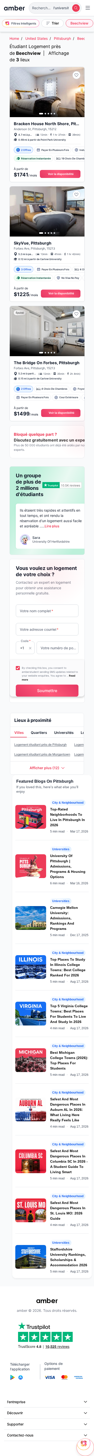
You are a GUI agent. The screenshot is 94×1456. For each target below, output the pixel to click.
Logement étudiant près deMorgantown (42, 754)
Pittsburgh (62, 38)
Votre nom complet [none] (36, 611)
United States (36, 38)
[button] (55, 8)
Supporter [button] (15, 1424)
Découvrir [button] (15, 1413)
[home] (14, 8)
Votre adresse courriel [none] (39, 629)
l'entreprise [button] (16, 1402)
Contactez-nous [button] (20, 1435)
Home (14, 38)
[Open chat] (85, 1447)
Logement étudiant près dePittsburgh (40, 744)
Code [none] (26, 641)
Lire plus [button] (52, 526)
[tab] (18, 733)
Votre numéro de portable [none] (58, 648)
